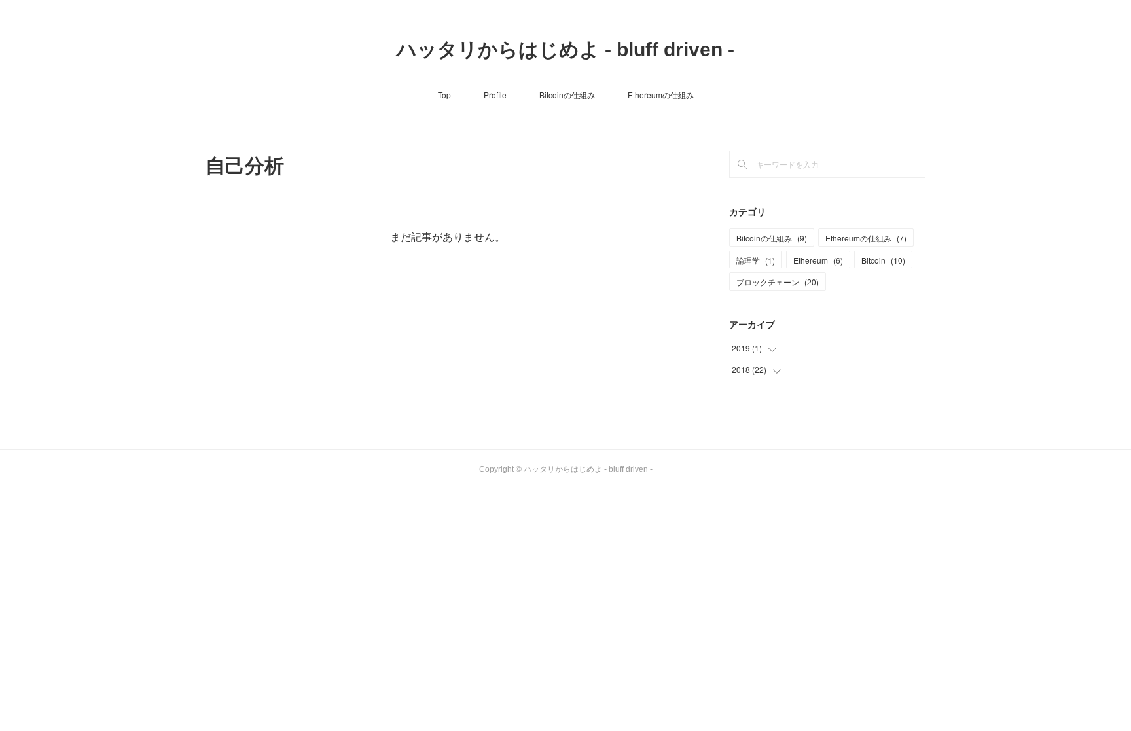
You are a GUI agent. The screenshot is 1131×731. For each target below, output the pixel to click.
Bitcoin (883, 260)
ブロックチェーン (777, 281)
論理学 (755, 260)
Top (444, 94)
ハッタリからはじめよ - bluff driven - (565, 49)
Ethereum (818, 260)
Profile (495, 94)
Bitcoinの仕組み (567, 94)
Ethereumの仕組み (661, 94)
